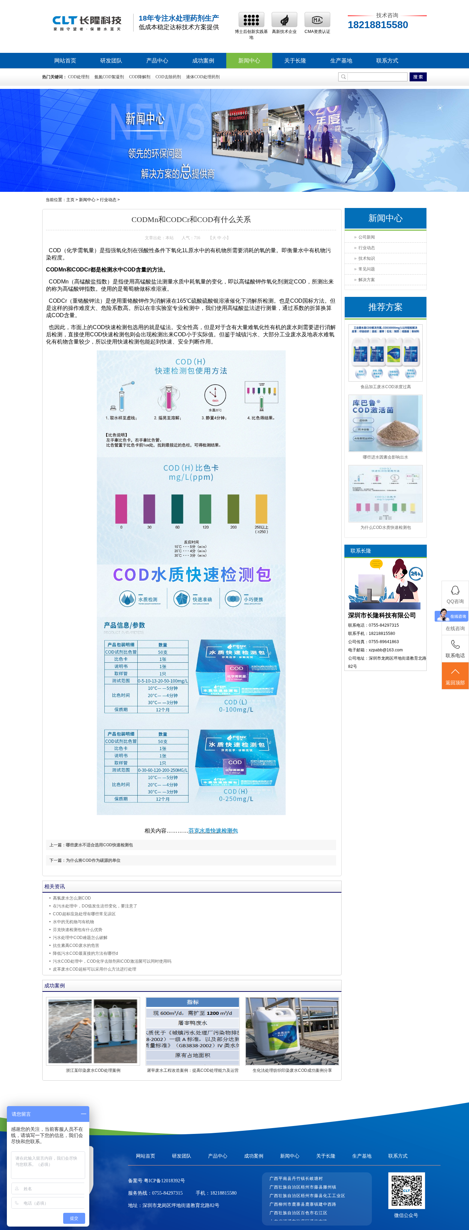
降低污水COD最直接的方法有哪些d (85, 953)
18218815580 (223, 1193)
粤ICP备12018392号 (163, 1180)
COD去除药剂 (168, 76)
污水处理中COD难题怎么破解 (80, 937)
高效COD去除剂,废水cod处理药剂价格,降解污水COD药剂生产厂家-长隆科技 (86, 22)
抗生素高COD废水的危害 (76, 945)
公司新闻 (366, 237)
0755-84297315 (167, 1193)
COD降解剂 (139, 76)
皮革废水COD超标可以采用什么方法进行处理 (94, 969)
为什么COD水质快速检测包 (386, 527)
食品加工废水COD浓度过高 (386, 386)
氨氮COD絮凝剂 (109, 76)
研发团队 (111, 60)
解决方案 (366, 279)
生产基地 (341, 60)
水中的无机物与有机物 (73, 921)
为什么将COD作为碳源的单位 (93, 860)
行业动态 (108, 199)
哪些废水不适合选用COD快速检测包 (99, 845)
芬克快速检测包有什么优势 (77, 929)
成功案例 (203, 60)
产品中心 (157, 60)
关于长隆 (295, 60)
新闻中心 (249, 60)
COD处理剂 (78, 76)
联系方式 (387, 60)
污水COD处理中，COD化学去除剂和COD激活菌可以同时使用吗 (112, 961)
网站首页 (65, 60)
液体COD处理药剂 (203, 76)
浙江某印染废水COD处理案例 (93, 1070)
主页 (70, 199)
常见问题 (366, 269)
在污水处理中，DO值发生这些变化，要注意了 (95, 906)
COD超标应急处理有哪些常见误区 (84, 914)
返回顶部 (455, 682)
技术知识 (366, 258)
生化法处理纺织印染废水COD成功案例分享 (292, 1070)
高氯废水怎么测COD (72, 898)
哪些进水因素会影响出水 (385, 457)
